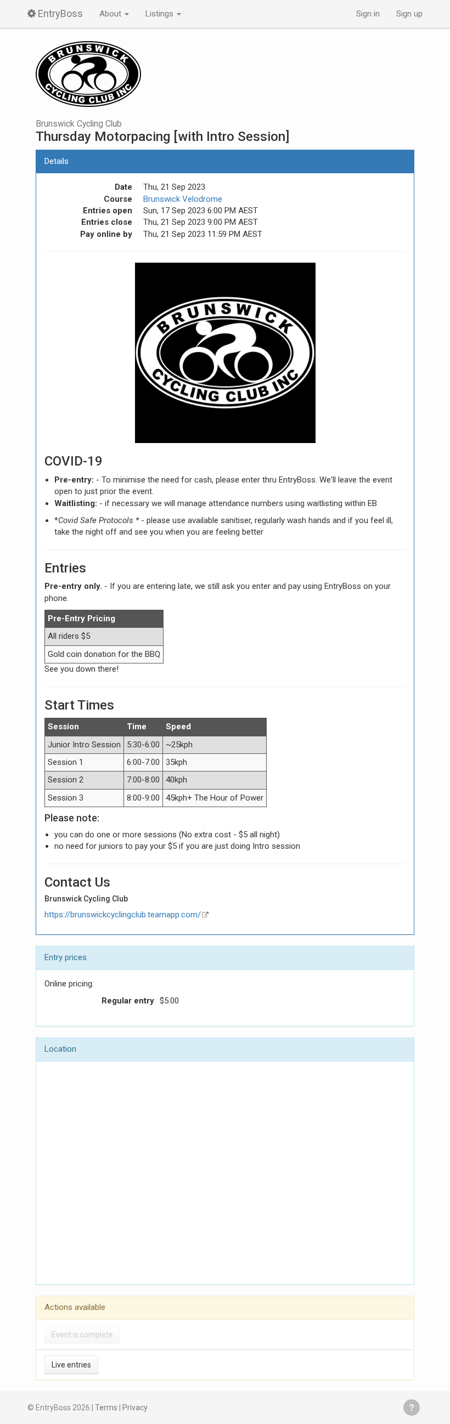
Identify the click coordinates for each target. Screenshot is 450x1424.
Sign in (368, 14)
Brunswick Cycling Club (79, 124)
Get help (411, 1407)
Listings (160, 14)
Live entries (71, 1364)
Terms (106, 1407)
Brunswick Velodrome (182, 199)
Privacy (135, 1407)
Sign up (409, 14)
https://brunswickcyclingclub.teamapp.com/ (122, 915)
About (111, 14)
